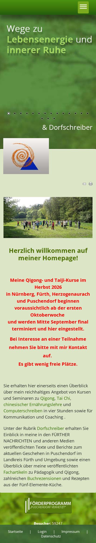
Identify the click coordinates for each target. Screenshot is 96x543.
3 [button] (20, 113)
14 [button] (87, 113)
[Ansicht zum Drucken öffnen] (91, 184)
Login (42, 531)
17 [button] (54, 118)
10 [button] (63, 113)
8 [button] (51, 113)
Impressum (71, 531)
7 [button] (45, 113)
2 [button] (14, 113)
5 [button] (32, 113)
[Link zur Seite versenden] (84, 184)
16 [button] (48, 118)
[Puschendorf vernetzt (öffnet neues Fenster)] (48, 513)
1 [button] (8, 113)
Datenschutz (51, 536)
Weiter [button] (85, 94)
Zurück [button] (10, 94)
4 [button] (26, 113)
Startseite (15, 531)
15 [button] (42, 118)
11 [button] (69, 113)
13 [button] (81, 113)
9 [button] (57, 113)
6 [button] (38, 113)
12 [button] (75, 113)
